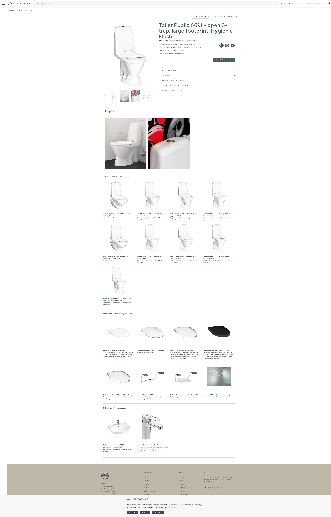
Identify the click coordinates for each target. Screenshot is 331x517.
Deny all (145, 513)
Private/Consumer (200, 16)
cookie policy (170, 507)
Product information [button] (169, 70)
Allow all (132, 513)
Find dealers (166, 75)
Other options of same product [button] (173, 80)
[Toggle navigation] (3, 3)
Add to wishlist (222, 60)
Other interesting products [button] (172, 91)
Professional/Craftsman (225, 16)
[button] (155, 96)
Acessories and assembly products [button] (174, 85)
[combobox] (158, 4)
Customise (158, 513)
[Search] (34, 4)
